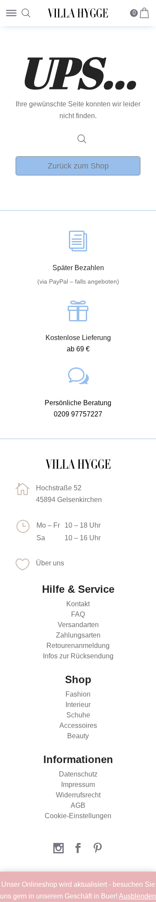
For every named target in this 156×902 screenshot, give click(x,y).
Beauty (78, 736)
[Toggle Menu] (11, 13)
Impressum (78, 784)
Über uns (50, 563)
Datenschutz (78, 774)
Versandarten (78, 624)
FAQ (78, 614)
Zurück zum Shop (78, 166)
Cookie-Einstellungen (78, 815)
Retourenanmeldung (78, 645)
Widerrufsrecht (78, 795)
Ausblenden (137, 896)
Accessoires (78, 725)
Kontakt (78, 604)
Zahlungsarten (78, 635)
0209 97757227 (78, 414)
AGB (78, 805)
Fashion (78, 694)
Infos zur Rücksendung (78, 656)
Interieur (78, 704)
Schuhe (78, 715)
